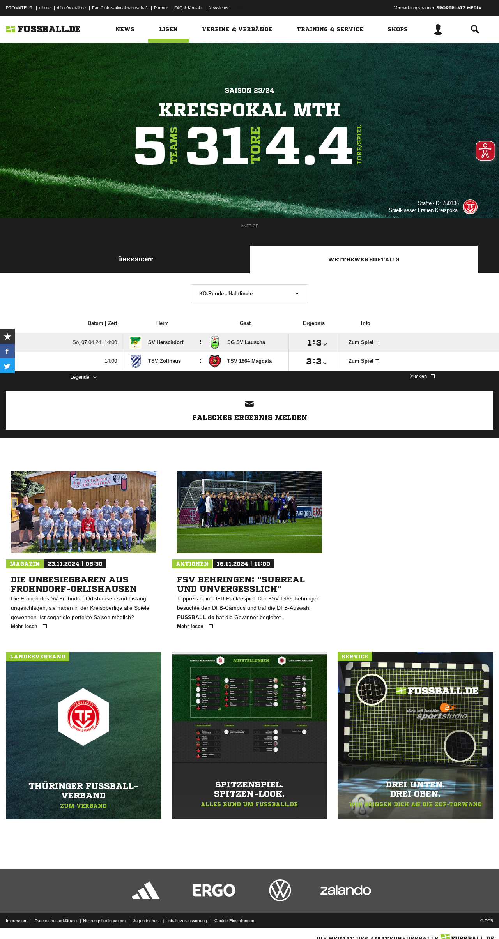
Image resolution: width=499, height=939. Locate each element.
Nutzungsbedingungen (104, 920)
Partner (161, 7)
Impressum (16, 920)
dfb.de (45, 7)
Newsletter (219, 7)
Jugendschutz (146, 920)
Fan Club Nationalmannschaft (120, 7)
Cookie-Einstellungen (234, 920)
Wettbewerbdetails (364, 259)
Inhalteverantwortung (187, 920)
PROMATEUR (19, 7)
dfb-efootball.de (71, 7)
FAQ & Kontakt (188, 7)
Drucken (417, 376)
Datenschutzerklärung (56, 920)
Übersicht (135, 259)
